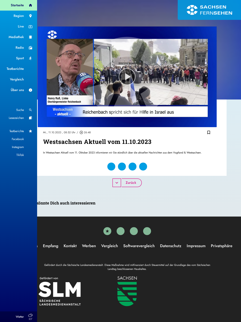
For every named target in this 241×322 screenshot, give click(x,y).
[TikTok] (147, 231)
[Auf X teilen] (122, 167)
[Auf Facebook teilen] (111, 167)
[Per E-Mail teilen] (143, 167)
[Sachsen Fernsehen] (209, 10)
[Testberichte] (107, 231)
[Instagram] (134, 231)
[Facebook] (121, 231)
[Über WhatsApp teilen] (132, 167)
